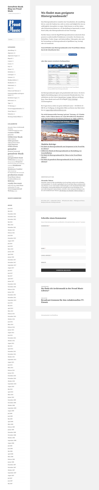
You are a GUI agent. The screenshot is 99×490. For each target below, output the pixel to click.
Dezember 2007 (12, 464)
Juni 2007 (10, 481)
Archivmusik (20, 127)
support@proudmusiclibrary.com (56, 110)
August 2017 (11, 268)
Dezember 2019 (12, 238)
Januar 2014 (11, 330)
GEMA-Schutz (13, 146)
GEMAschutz (12, 160)
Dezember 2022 (12, 216)
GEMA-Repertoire (13, 144)
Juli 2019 (10, 243)
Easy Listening (72, 99)
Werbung (10, 191)
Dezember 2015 (12, 295)
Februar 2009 (11, 427)
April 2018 (10, 254)
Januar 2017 (11, 281)
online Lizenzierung (12, 171)
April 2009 (10, 421)
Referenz (11, 181)
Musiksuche (11, 82)
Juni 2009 (10, 416)
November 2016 (12, 286)
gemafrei (12, 149)
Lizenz (17, 163)
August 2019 (11, 241)
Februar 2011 (11, 370)
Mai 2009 (10, 419)
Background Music (80, 200)
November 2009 (12, 402)
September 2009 (12, 408)
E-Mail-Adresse (46, 255)
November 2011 (12, 354)
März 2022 (10, 224)
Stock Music (19, 185)
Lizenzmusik (10, 165)
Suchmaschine (11, 187)
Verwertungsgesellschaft (15, 189)
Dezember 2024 (12, 214)
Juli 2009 (10, 413)
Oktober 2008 (11, 437)
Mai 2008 (10, 451)
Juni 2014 (10, 322)
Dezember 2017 (12, 260)
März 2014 (10, 324)
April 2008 (10, 454)
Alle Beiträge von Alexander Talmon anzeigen (71, 190)
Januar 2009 (11, 429)
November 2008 (12, 435)
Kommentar (45, 226)
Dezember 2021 (12, 227)
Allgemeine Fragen (13, 55)
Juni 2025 (10, 208)
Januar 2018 (11, 257)
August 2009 (11, 411)
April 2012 (10, 348)
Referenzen (11, 100)
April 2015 (10, 308)
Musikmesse (17, 165)
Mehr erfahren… (78, 119)
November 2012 (12, 338)
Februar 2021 (11, 233)
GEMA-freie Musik (15, 137)
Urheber (17, 187)
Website (43, 262)
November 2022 (12, 219)
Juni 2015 (10, 303)
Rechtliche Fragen (12, 98)
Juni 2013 (10, 335)
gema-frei (10, 135)
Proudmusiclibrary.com (14, 179)
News (9, 88)
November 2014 (12, 316)
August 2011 (11, 362)
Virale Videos (11, 111)
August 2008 (11, 443)
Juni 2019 (10, 246)
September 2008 (12, 440)
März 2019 (10, 249)
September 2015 (12, 300)
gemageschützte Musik (15, 158)
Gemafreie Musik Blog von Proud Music (15, 8)
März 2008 (10, 456)
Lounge (69, 97)
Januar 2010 (11, 397)
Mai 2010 (10, 389)
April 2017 (10, 278)
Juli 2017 (10, 270)
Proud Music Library (14, 177)
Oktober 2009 (11, 405)
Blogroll (10, 58)
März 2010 (10, 394)
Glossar (10, 69)
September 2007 (12, 473)
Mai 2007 (10, 483)
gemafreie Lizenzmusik (14, 151)
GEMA (16, 132)
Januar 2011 (11, 373)
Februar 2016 (11, 289)
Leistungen (11, 74)
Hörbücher (11, 72)
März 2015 (10, 311)
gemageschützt (10, 156)
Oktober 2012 (11, 340)
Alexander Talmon (12, 127)
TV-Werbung (11, 106)
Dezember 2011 (12, 351)
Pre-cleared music (12, 172)
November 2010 (12, 378)
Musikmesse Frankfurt (15, 169)
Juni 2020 (10, 235)
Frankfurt (11, 132)
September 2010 (12, 384)
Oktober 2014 (11, 319)
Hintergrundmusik (12, 161)
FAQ (9, 66)
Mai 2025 (10, 211)
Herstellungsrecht (19, 160)
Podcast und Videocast (13, 91)
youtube (15, 191)
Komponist (19, 162)
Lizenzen (10, 77)
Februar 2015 (11, 313)
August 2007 (11, 475)
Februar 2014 (11, 327)
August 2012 (11, 343)
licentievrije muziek (12, 163)
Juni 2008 (10, 448)
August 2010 (11, 386)
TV (15, 187)
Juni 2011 (10, 365)
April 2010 (10, 392)
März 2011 (10, 367)
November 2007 (12, 467)
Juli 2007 (10, 478)
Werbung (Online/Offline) (14, 116)
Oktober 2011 (11, 357)
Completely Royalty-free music (15, 130)
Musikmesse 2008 (11, 167)
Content (10, 61)
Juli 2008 (10, 446)
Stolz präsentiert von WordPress (49, 315)
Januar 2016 (11, 292)
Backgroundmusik (46, 202)
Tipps (9, 103)
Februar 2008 (11, 459)
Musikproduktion (12, 80)
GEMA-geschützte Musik (14, 142)
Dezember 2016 (12, 284)
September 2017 (12, 265)
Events (9, 64)
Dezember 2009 (12, 400)
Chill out (74, 97)
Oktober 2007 (11, 470)
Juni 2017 (10, 273)
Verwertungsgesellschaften (15, 108)
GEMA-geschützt (13, 141)
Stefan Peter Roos (12, 185)
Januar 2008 (11, 462)
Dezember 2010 (12, 375)
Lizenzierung (21, 163)
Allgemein (10, 53)
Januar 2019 (11, 251)
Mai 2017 (10, 276)
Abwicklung (11, 50)
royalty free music (15, 183)
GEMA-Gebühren (12, 139)
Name (43, 248)
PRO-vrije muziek (20, 172)
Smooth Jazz (62, 97)
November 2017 (12, 262)
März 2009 (10, 424)
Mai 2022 (10, 222)
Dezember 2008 (12, 432)
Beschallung (10, 129)
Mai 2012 (10, 346)
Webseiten (10, 114)
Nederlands (11, 85)
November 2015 (12, 297)
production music (15, 174)
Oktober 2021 (11, 230)
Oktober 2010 (11, 381)
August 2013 (11, 332)
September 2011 (12, 359)
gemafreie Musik (16, 153)
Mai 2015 (10, 305)
